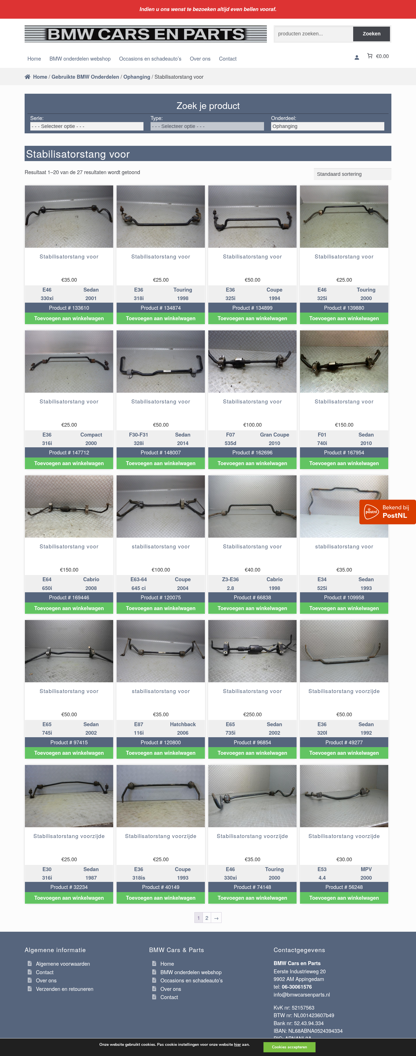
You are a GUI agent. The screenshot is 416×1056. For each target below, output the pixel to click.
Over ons (200, 58)
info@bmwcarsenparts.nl (302, 994)
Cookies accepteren (289, 1047)
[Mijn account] (357, 57)
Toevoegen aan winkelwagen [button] (69, 318)
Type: (157, 117)
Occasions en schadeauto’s (150, 58)
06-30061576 (297, 986)
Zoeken (372, 34)
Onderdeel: (283, 117)
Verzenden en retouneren (64, 988)
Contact (228, 58)
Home (34, 58)
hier (237, 1044)
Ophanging (136, 76)
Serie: (37, 117)
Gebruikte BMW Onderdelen (85, 76)
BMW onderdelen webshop (80, 58)
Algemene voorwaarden (63, 963)
